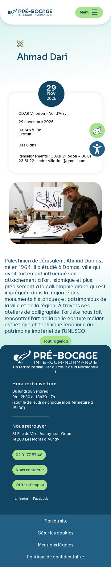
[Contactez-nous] (97, 130)
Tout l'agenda (55, 341)
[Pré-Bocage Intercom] (32, 12)
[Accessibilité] (97, 149)
